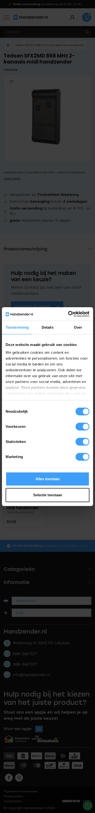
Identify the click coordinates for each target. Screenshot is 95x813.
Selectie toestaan (47, 495)
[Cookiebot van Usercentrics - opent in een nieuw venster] (68, 314)
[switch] (82, 426)
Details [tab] (48, 327)
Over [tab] (78, 327)
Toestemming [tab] (17, 327)
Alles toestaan (48, 479)
